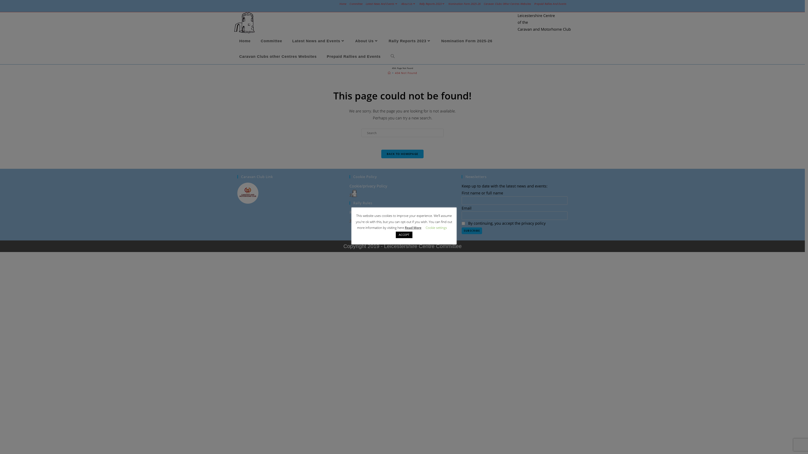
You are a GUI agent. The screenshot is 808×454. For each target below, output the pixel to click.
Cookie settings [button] (436, 228)
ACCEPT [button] (404, 235)
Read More (413, 228)
